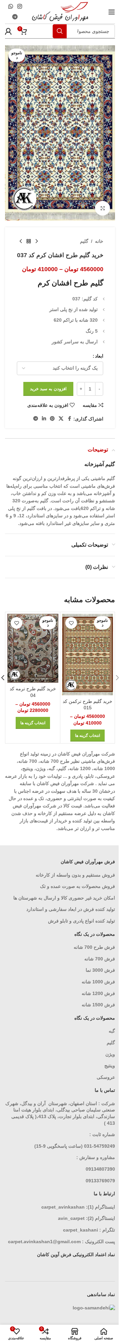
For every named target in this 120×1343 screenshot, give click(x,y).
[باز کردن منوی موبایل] (111, 12)
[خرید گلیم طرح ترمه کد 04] (32, 648)
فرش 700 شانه (99, 958)
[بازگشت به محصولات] (29, 241)
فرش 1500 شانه (97, 1004)
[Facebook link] (69, 418)
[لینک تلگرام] (15, 17)
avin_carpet (71, 1218)
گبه (112, 1031)
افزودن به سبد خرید (48, 388)
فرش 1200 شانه (98, 993)
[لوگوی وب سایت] (60, 11)
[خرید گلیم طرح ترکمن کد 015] (87, 654)
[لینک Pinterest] (52, 418)
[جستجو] (60, 31)
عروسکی (106, 1077)
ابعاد (99, 356)
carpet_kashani (80, 1230)
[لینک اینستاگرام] (19, 6)
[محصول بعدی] (21, 241)
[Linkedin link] (44, 418)
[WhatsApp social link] (10, 6)
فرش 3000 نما (100, 970)
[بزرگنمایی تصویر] (102, 208)
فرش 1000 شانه (98, 981)
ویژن (110, 1054)
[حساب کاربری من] (8, 31)
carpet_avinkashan (63, 1207)
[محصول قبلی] (37, 241)
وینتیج (109, 1065)
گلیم (84, 241)
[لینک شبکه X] (61, 418)
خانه (99, 241)
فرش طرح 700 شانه (94, 947)
